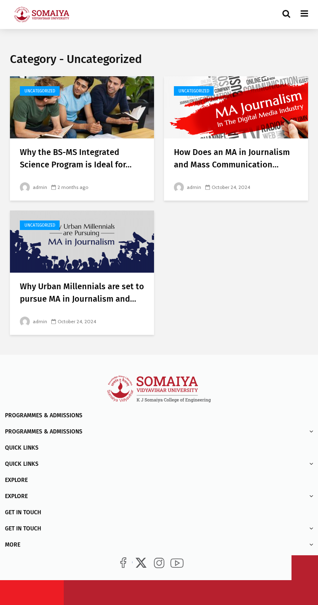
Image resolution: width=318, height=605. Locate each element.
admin (39, 187)
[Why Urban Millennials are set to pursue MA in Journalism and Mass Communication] (82, 241)
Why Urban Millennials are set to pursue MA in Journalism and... (82, 292)
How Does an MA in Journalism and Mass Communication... (232, 158)
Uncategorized (39, 91)
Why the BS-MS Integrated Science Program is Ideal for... (76, 158)
